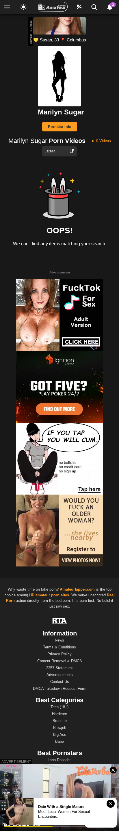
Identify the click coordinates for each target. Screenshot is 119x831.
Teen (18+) (59, 707)
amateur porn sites (52, 595)
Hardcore (59, 714)
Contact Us (59, 681)
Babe (59, 741)
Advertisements (60, 675)
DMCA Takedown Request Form (59, 688)
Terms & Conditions (59, 647)
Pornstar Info (59, 127)
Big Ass (59, 734)
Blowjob (59, 727)
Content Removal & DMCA (59, 661)
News (59, 640)
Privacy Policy (59, 654)
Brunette (60, 721)
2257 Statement (59, 668)
